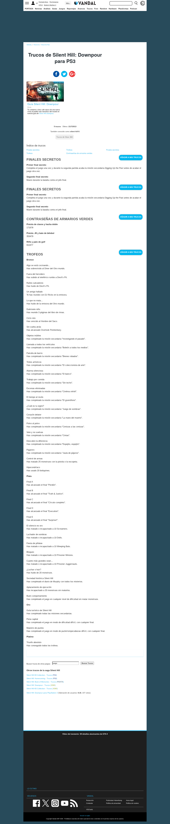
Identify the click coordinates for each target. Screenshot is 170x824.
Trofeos (69, 150)
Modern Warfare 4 (50, 5)
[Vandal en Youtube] (65, 803)
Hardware (113, 8)
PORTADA (29, 8)
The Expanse (53, 2)
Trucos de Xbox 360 (64, 137)
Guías (54, 8)
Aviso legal (130, 800)
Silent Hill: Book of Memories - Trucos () (45, 682)
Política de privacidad (113, 803)
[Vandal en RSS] (74, 803)
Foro (96, 8)
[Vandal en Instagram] (55, 803)
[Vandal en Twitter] (46, 803)
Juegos (62, 8)
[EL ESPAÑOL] (142, 3)
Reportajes (71, 8)
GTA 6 (41, 5)
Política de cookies (132, 803)
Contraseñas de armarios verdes (79, 153)
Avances (81, 8)
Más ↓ (68, 3)
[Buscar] (136, 3)
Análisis (47, 8)
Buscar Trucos (87, 663)
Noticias (38, 8)
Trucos (90, 8)
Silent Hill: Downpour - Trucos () (41, 685)
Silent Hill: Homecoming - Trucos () (42, 678)
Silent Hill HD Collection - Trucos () (42, 675)
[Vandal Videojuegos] (85, 3)
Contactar (89, 803)
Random (103, 8)
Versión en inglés (85, 815)
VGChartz (89, 809)
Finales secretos (33, 150)
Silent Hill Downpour (46, 113)
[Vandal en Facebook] (36, 803)
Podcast (133, 8)
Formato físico (43, 2)
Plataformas (123, 8)
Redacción (90, 800)
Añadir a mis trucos (130, 157)
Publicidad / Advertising (114, 800)
